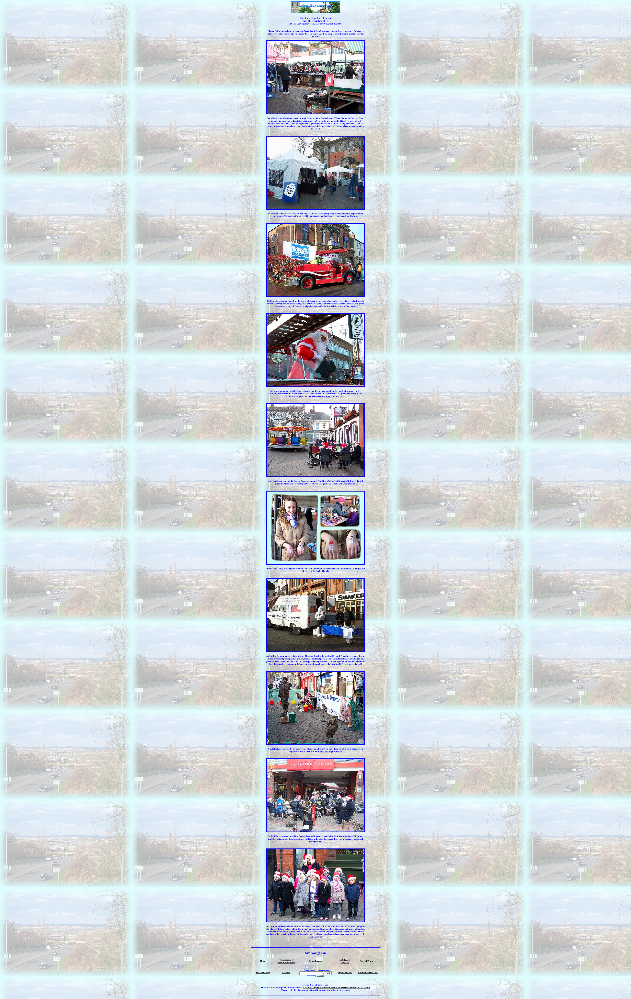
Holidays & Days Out (344, 961)
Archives (286, 972)
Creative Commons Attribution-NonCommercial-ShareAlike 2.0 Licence (336, 987)
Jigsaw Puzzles (345, 972)
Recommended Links (368, 972)
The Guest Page (263, 972)
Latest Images (315, 961)
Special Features (367, 961)
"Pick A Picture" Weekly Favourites (286, 961)
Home (263, 961)
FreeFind (320, 976)
